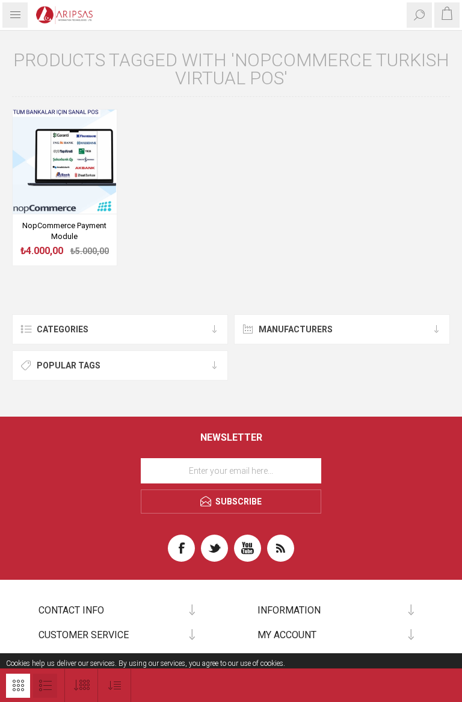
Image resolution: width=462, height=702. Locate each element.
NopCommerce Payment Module (64, 231)
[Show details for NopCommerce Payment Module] (65, 162)
